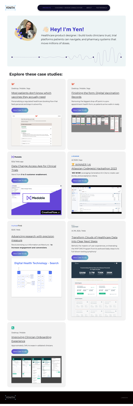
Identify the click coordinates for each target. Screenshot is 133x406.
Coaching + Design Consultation (68, 8)
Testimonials (101, 8)
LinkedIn (124, 397)
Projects (47, 8)
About (89, 8)
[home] (10, 7)
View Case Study (20, 110)
